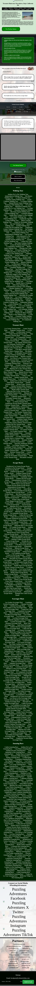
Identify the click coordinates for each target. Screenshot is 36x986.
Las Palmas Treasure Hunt (20, 445)
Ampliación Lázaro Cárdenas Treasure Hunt (18, 422)
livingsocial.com (14, 955)
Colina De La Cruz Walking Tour (14, 208)
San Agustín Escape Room (19, 522)
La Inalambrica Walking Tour (15, 246)
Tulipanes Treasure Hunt (17, 330)
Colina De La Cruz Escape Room (20, 517)
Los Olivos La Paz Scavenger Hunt (20, 698)
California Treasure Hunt (18, 396)
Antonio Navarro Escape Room (18, 469)
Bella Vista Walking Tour (20, 285)
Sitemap (18, 975)
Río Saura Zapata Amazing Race (18, 849)
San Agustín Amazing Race (13, 761)
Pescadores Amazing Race (13, 865)
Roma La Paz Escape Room (23, 579)
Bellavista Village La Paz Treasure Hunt (18, 347)
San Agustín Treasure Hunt (23, 342)
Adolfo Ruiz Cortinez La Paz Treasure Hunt (17, 427)
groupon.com (25, 961)
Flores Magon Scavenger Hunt (18, 688)
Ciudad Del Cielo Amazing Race (16, 799)
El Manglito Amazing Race (23, 817)
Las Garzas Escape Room (14, 546)
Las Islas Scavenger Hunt (20, 618)
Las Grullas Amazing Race (15, 853)
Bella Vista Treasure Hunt (20, 421)
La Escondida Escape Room (23, 491)
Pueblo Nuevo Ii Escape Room (18, 556)
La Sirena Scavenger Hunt (19, 733)
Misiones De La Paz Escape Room (20, 506)
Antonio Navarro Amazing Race (16, 750)
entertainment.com (24, 957)
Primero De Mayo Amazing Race (15, 804)
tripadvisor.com (13, 963)
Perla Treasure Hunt (21, 374)
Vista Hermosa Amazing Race (17, 795)
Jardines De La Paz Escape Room (19, 528)
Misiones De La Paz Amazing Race (16, 848)
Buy (31, 9)
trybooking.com (13, 965)
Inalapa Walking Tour (15, 311)
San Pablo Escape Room (13, 508)
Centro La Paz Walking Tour (14, 253)
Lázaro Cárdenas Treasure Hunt (15, 355)
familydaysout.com (19, 944)
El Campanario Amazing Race (17, 857)
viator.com (26, 955)
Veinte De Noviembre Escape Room (17, 550)
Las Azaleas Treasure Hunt (18, 431)
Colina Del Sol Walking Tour (14, 227)
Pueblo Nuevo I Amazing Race (20, 825)
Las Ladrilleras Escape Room (21, 553)
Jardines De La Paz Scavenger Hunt (17, 646)
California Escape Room (20, 576)
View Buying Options (18, 165)
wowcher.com (13, 959)
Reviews (15, 8)
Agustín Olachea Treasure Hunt (20, 361)
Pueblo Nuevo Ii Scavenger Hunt (18, 721)
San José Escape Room (12, 564)
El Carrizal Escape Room (18, 523)
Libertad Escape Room (23, 503)
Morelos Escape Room (12, 497)
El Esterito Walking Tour (23, 250)
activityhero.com (13, 948)
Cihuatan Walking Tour (16, 288)
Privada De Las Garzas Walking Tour (18, 277)
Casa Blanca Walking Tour (23, 273)
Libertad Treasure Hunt (17, 442)
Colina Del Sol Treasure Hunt (18, 334)
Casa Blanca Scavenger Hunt (19, 709)
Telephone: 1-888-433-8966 (6, 981)
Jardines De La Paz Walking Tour (18, 194)
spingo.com (13, 961)
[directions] (18, 172)
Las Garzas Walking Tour (23, 297)
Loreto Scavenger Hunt (24, 719)
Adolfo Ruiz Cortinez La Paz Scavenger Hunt (17, 606)
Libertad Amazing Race (16, 780)
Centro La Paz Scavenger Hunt (15, 682)
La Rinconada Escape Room (23, 562)
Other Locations (18, 176)
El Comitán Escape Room (17, 527)
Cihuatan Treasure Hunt (12, 405)
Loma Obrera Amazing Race (14, 787)
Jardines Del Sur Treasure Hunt (15, 424)
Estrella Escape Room (17, 471)
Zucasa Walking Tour (21, 255)
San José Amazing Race (23, 811)
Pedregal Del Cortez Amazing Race (18, 835)
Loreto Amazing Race (23, 872)
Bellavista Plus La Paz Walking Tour (18, 252)
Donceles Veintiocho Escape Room (16, 518)
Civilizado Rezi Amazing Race (20, 846)
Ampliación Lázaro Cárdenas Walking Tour (17, 228)
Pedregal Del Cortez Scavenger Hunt (18, 676)
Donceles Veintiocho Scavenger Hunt (18, 707)
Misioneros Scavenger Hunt (12, 656)
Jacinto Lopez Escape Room (20, 499)
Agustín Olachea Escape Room (15, 492)
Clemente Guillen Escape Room (20, 539)
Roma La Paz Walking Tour (17, 314)
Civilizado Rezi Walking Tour (14, 276)
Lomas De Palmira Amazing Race (17, 814)
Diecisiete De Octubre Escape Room (21, 558)
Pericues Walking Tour (23, 279)
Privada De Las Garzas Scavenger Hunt (18, 678)
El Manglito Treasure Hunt (23, 353)
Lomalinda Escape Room (12, 578)
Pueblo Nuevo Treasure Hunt (14, 351)
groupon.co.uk (26, 965)
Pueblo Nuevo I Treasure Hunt (14, 438)
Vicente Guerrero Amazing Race (16, 794)
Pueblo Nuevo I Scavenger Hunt (18, 664)
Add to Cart (28, 982)
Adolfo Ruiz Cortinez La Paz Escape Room (17, 589)
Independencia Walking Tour (14, 196)
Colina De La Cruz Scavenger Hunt (20, 639)
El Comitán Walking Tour (18, 217)
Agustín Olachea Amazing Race (18, 777)
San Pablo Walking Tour (23, 269)
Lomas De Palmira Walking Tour (20, 245)
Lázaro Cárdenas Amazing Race (20, 803)
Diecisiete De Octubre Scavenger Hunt (17, 702)
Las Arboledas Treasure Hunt (16, 344)
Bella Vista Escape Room (13, 588)
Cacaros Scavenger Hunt (18, 621)
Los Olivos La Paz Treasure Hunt (20, 358)
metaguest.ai (26, 948)
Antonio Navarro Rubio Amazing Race (18, 827)
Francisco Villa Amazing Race (20, 756)
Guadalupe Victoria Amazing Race (19, 781)
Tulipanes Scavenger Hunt (17, 663)
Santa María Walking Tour (23, 259)
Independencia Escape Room (16, 487)
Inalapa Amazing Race (13, 757)
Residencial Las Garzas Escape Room (18, 466)
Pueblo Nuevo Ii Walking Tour (20, 292)
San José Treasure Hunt (11, 360)
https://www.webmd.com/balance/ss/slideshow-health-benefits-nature (23, 130)
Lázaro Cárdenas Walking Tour (17, 200)
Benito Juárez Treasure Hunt (20, 389)
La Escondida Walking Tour (18, 256)
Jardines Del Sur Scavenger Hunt (20, 627)
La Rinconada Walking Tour (20, 264)
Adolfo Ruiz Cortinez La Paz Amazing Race (18, 866)
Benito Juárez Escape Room (19, 572)
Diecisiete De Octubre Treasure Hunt (17, 439)
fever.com (14, 953)
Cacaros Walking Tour (12, 320)
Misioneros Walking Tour (23, 206)
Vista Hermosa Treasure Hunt (19, 334)
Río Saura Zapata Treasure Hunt (18, 432)
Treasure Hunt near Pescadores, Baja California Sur (18, 4)
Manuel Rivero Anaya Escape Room (18, 532)
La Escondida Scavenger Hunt (18, 734)
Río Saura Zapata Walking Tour (20, 212)
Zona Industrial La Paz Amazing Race (18, 751)
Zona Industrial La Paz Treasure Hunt (17, 345)
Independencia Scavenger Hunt (14, 646)
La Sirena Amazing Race (17, 843)
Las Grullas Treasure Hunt (19, 374)
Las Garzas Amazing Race (13, 830)
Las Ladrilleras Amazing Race (14, 818)
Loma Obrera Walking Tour (20, 232)
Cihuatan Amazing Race (16, 768)
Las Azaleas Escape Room (13, 560)
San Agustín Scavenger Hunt (15, 721)
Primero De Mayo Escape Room (21, 475)
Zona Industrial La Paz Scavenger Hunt (17, 725)
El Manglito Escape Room (14, 585)
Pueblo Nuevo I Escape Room (20, 484)
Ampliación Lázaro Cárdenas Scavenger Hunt (18, 723)
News (25, 8)
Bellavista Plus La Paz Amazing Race (18, 819)
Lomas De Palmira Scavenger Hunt (20, 674)
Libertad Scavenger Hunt (17, 606)
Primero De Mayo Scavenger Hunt (19, 727)
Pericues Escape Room (11, 534)
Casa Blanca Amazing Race (23, 749)
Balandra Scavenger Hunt (23, 681)
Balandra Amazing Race (23, 862)
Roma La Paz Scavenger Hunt (18, 608)
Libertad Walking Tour (11, 213)
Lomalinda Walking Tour (17, 267)
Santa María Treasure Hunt (15, 382)
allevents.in (11, 957)
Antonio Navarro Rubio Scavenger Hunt (16, 700)
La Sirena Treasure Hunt (20, 402)
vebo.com (13, 950)
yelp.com (24, 953)
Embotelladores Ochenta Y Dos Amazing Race (18, 821)
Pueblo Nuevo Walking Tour (13, 299)
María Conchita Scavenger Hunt (19, 613)
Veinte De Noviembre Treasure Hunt (15, 455)
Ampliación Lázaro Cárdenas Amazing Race (18, 792)
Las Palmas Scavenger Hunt (17, 669)
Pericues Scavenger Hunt (13, 675)
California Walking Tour (16, 307)
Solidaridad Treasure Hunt (13, 393)
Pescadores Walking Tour (13, 266)
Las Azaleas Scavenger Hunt (14, 602)
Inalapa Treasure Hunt (21, 377)
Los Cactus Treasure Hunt (18, 340)
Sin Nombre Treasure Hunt (23, 412)
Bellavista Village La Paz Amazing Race (22, 876)
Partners (23, 9)
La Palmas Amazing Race (23, 790)
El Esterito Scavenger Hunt (19, 700)
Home (6, 8)
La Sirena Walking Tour (23, 198)
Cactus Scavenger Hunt (13, 628)
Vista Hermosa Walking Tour (14, 260)
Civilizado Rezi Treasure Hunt (14, 370)
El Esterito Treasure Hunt (13, 414)
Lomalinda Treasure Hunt (12, 363)
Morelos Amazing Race (17, 776)
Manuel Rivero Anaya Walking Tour (20, 203)
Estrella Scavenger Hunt (12, 635)
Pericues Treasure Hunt (17, 452)
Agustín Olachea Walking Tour (14, 239)
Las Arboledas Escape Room (19, 513)
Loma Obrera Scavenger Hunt (20, 634)
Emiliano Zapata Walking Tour (15, 199)
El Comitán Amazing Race (23, 855)
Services (20, 8)
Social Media (17, 9)
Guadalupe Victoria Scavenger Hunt (17, 603)
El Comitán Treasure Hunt (18, 339)
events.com (25, 967)
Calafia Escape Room (11, 477)
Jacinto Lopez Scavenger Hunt (20, 654)
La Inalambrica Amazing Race (18, 838)
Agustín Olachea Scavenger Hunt (16, 708)
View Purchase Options (11, 29)
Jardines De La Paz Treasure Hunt (20, 381)
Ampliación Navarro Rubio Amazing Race (18, 829)
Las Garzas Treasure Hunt (12, 328)
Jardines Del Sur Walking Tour (13, 281)
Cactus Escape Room (12, 504)
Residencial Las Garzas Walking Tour (20, 318)
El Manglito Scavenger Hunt (20, 686)
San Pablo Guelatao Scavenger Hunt (20, 644)
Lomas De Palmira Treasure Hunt (18, 449)
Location (29, 8)
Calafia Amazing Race (11, 747)
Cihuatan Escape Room (23, 586)
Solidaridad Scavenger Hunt (17, 714)
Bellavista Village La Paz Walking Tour (18, 274)
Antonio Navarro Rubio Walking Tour (16, 293)
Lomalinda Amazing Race (23, 759)
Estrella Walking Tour (23, 226)
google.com (25, 959)
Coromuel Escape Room (23, 583)
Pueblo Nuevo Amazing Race (17, 857)
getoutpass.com (24, 950)
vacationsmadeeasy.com (13, 946)
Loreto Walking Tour (15, 304)
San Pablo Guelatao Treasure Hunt (17, 428)
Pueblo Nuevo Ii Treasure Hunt (18, 409)
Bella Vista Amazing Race (14, 813)
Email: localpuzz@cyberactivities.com (18, 978)
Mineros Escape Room (22, 548)
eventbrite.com (13, 967)
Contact (27, 9)
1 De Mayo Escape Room (23, 544)
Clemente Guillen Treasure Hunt (18, 434)
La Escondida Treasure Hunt (18, 397)
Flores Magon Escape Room (14, 501)
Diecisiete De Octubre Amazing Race (20, 797)
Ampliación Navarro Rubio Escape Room (17, 590)
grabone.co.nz (26, 963)
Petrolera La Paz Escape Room (14, 468)
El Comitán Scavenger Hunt (17, 693)
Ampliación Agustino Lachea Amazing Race (18, 864)
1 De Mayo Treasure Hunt (23, 349)
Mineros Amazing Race (23, 851)
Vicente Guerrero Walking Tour (17, 301)
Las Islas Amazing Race (17, 834)
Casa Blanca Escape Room (23, 531)
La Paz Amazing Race (22, 837)
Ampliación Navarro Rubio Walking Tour (18, 299)
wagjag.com (28, 946)
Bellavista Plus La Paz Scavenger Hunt (19, 657)
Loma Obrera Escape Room (13, 581)
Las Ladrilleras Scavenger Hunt (20, 705)
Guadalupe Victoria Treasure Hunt (15, 447)
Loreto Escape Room (12, 541)
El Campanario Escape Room (19, 549)
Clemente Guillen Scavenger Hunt (15, 688)
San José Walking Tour (17, 224)
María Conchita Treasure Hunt (18, 425)
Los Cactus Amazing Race (18, 764)
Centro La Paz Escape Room (15, 555)
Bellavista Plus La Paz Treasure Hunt (18, 391)
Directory (11, 9)
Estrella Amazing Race (16, 808)
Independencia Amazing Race (14, 874)
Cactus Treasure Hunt (23, 454)
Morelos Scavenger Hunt (12, 641)
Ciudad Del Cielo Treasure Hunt (15, 408)
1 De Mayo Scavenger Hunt (18, 613)
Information (6, 9)
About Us (10, 8)
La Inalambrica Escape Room (17, 488)
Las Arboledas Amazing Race (18, 771)
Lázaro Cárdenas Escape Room (20, 496)
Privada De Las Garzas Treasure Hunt (19, 448)
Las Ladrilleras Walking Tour (14, 271)
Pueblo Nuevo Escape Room (23, 565)
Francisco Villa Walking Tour (14, 205)
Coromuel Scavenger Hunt (24, 667)
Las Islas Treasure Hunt (23, 436)
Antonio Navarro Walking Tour (18, 240)
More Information (18, 180)
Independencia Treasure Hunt (20, 407)
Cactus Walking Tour (23, 238)
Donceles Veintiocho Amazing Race (18, 859)
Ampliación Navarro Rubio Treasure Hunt (18, 403)
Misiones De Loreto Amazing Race (20, 785)
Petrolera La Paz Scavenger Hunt (16, 668)
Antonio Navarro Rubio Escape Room (18, 485)
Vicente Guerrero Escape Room (14, 567)
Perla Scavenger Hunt (23, 649)
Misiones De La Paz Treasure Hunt (20, 368)
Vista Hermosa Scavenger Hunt (18, 622)
